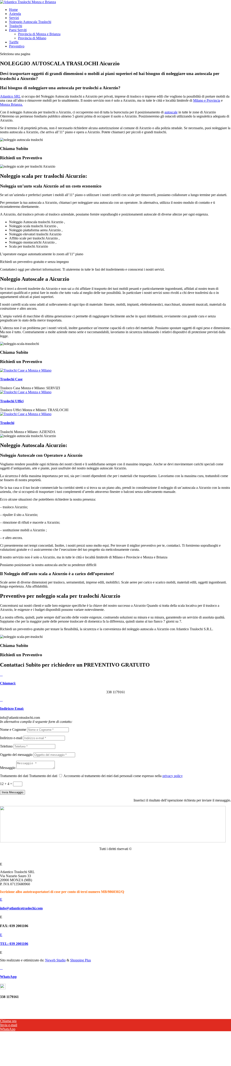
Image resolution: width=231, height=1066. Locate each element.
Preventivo (16, 46)
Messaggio (7, 768)
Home (13, 10)
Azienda (15, 14)
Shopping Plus (80, 960)
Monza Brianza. (11, 104)
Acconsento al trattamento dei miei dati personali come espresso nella (123, 776)
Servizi (14, 18)
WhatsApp (8, 977)
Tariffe (13, 42)
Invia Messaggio (12, 792)
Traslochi (15, 26)
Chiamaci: (8, 683)
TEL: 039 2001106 (14, 944)
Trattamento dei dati (14, 776)
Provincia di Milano (32, 38)
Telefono (6, 746)
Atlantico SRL (10, 96)
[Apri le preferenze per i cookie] (34, 1064)
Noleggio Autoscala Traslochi (30, 22)
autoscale (171, 112)
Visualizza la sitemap (115, 856)
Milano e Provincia (206, 100)
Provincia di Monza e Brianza (39, 34)
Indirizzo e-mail (11, 738)
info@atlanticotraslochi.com (21, 908)
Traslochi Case (11, 379)
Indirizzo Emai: (12, 708)
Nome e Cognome (13, 729)
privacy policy (172, 776)
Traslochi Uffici (11, 401)
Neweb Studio (55, 960)
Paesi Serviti (18, 30)
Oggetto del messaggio (16, 755)
